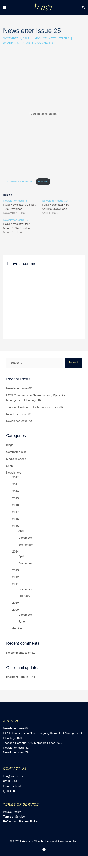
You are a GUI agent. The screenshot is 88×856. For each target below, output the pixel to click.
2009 (15, 609)
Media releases (16, 458)
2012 (15, 577)
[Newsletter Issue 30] (61, 206)
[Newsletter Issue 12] (22, 226)
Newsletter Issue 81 (19, 414)
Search (73, 362)
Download (43, 181)
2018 (15, 505)
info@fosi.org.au (13, 776)
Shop (9, 465)
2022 (15, 477)
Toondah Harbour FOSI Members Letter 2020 (35, 407)
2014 (15, 551)
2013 (15, 570)
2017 (15, 512)
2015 (15, 526)
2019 (15, 498)
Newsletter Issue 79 (19, 420)
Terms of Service (14, 816)
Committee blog (16, 451)
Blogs (9, 445)
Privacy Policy (12, 811)
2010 (15, 602)
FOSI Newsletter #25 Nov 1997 (18, 181)
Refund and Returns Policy (20, 821)
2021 (15, 484)
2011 (15, 584)
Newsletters (59, 38)
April (21, 530)
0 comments (44, 42)
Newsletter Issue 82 (19, 388)
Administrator (18, 42)
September (25, 544)
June (21, 621)
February (24, 595)
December (25, 537)
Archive (40, 38)
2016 (15, 519)
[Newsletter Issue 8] (22, 206)
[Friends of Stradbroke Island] (43, 7)
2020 (15, 491)
